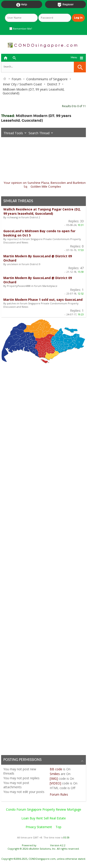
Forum (16, 79)
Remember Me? (22, 28)
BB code (56, 769)
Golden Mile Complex (46, 186)
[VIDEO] (55, 783)
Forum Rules (59, 794)
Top (58, 827)
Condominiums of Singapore (47, 79)
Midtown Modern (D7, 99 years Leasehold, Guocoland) (36, 118)
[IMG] (54, 778)
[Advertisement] (43, 558)
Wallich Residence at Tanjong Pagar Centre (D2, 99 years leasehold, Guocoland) (42, 211)
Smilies (55, 774)
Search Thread (39, 133)
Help (21, 4)
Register (65, 4)
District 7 (53, 84)
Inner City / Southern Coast (22, 84)
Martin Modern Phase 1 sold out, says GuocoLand (43, 299)
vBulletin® (43, 845)
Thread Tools (13, 133)
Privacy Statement (39, 827)
